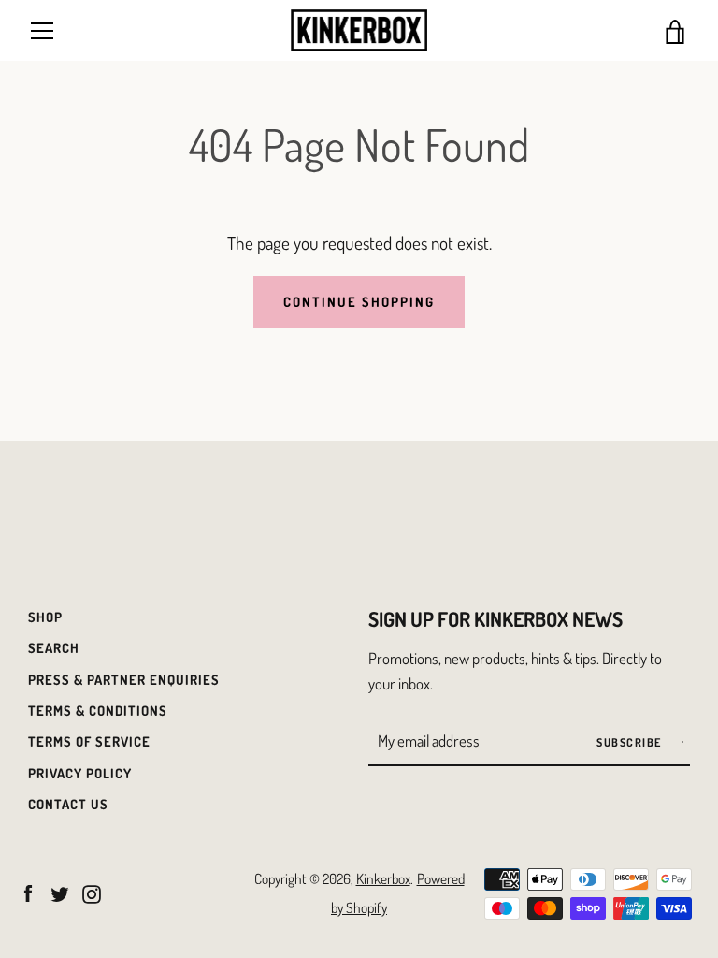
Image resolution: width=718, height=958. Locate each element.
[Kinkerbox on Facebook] (28, 891)
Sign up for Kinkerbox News (495, 618)
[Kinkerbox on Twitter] (59, 891)
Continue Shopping (359, 301)
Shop (45, 616)
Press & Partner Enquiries (124, 679)
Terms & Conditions (97, 710)
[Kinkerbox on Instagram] (91, 891)
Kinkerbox (383, 878)
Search (53, 647)
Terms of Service (89, 741)
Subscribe (630, 742)
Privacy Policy (80, 772)
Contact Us (68, 803)
